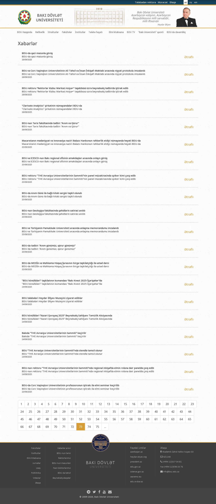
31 (80, 411)
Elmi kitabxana (116, 32)
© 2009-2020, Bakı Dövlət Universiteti (99, 497)
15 (125, 404)
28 (55, 411)
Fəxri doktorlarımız (62, 468)
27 (47, 411)
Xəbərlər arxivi (64, 448)
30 (72, 411)
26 (38, 411)
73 (80, 427)
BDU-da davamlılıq (176, 32)
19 (158, 404)
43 (181, 411)
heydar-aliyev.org (138, 457)
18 (150, 404)
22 (183, 404)
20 (167, 404)
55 (105, 419)
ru (190, 2)
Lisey (38, 468)
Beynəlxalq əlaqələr (62, 478)
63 (172, 419)
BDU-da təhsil (64, 473)
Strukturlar (53, 32)
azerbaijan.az (136, 452)
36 (122, 411)
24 (22, 411)
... (105, 427)
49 (55, 419)
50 (63, 419)
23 (192, 404)
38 (139, 411)
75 (97, 427)
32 (89, 411)
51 (72, 419)
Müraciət (163, 2)
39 (147, 411)
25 (30, 411)
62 (164, 419)
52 (80, 419)
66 (22, 427)
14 (116, 404)
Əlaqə (173, 2)
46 (30, 419)
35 (114, 411)
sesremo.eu (135, 477)
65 (189, 419)
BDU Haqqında (24, 32)
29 (63, 411)
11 (91, 404)
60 (147, 419)
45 (22, 419)
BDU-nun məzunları (61, 463)
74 (89, 427)
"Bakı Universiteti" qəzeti (151, 32)
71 (63, 427)
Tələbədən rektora (146, 2)
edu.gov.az (135, 467)
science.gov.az (137, 472)
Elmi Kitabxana (34, 458)
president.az (136, 462)
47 (38, 419)
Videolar (37, 478)
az (185, 2)
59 (139, 419)
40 (156, 411)
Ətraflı (188, 57)
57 (122, 419)
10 (83, 404)
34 (105, 411)
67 (30, 427)
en (195, 2)
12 (100, 404)
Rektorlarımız (64, 458)
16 (133, 404)
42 (172, 411)
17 (142, 404)
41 (164, 411)
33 (97, 411)
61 (156, 419)
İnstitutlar (80, 32)
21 (175, 404)
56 (114, 419)
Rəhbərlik (40, 32)
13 (108, 404)
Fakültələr (67, 32)
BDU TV (131, 32)
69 (47, 427)
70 (55, 427)
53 (89, 419)
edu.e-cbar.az (136, 482)
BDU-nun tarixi (64, 453)
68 (38, 427)
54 (97, 419)
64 (181, 419)
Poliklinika (36, 473)
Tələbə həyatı (95, 32)
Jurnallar (37, 463)
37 (131, 411)
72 (72, 427)
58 (131, 419)
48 (47, 419)
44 (189, 411)
